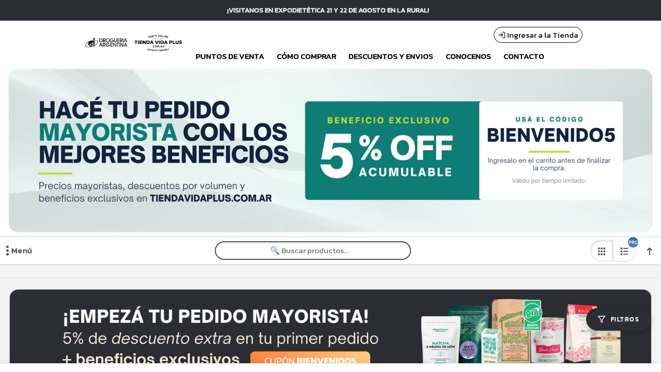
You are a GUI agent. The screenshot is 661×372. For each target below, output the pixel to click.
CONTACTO (523, 56)
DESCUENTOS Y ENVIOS (391, 56)
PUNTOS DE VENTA (230, 56)
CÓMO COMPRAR (306, 56)
